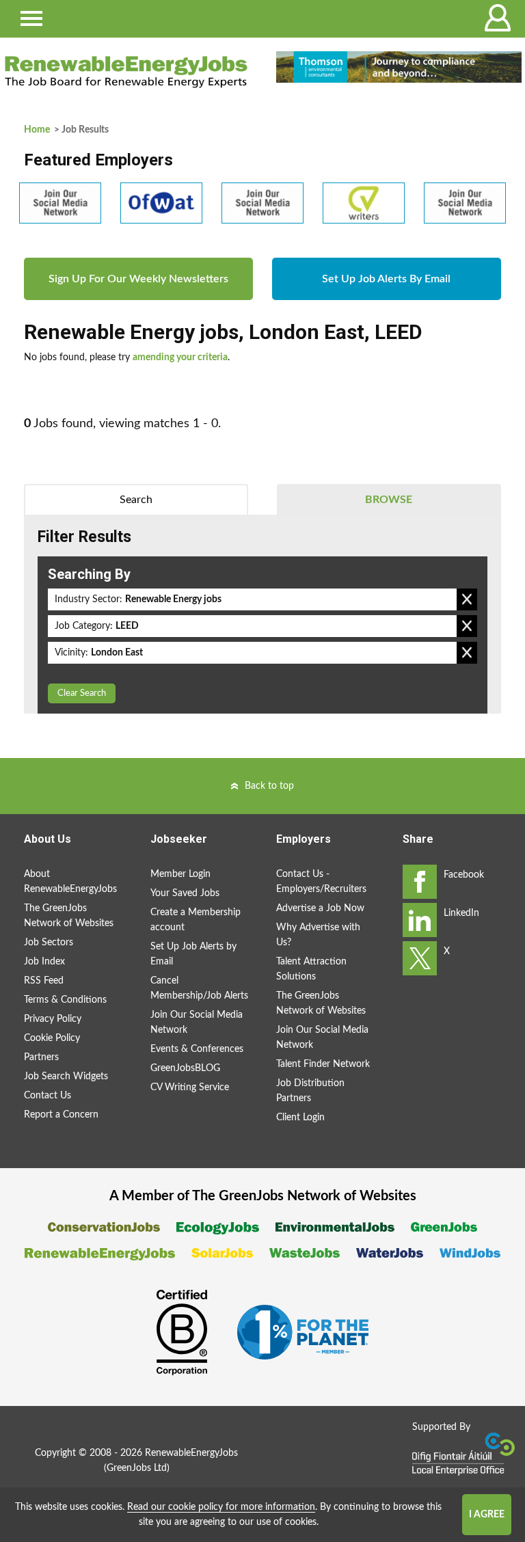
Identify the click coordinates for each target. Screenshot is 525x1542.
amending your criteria (180, 357)
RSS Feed (44, 981)
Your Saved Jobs (184, 893)
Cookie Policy (52, 1038)
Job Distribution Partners (310, 1091)
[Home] (126, 71)
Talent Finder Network (323, 1064)
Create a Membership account (195, 920)
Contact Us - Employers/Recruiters (321, 881)
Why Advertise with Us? (318, 935)
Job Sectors (48, 942)
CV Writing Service (189, 1087)
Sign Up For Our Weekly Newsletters (138, 278)
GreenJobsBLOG (185, 1068)
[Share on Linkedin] (420, 920)
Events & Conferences (196, 1049)
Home (37, 130)
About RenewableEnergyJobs (70, 881)
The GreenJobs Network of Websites (68, 916)
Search (136, 499)
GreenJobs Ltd (137, 1468)
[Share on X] (420, 958)
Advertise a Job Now (320, 908)
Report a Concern (61, 1115)
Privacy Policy (52, 1019)
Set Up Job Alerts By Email (386, 278)
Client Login (300, 1117)
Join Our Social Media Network (196, 1022)
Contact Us (47, 1095)
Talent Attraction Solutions (311, 969)
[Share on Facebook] (420, 882)
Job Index (44, 961)
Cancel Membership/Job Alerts (199, 988)
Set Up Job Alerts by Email (193, 954)
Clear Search (81, 693)
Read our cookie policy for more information (221, 1507)
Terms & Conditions (65, 1000)
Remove (467, 599)
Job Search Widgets (66, 1076)
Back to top (269, 786)
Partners (41, 1057)
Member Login (180, 874)
